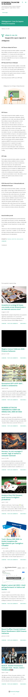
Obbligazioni (20, 239)
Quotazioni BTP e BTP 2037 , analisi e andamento (12, 384)
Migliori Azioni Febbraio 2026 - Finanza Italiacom (13, 350)
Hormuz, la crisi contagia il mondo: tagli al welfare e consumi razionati (12, 453)
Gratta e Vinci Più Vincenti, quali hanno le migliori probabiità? (12, 497)
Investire (14, 239)
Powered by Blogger (14, 691)
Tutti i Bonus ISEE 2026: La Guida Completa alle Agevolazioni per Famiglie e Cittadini (12, 542)
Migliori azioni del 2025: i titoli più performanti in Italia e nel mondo (13, 587)
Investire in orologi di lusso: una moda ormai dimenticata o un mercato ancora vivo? (14, 307)
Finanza (9, 239)
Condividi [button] (4, 241)
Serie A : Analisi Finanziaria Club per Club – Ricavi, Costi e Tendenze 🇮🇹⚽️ (13, 667)
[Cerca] (22, 2)
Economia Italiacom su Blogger (10, 3)
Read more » (23, 323)
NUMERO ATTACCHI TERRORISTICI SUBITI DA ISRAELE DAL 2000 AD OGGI (12, 409)
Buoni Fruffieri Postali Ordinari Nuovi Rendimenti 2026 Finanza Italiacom (14, 631)
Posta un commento (12, 323)
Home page (5, 12)
